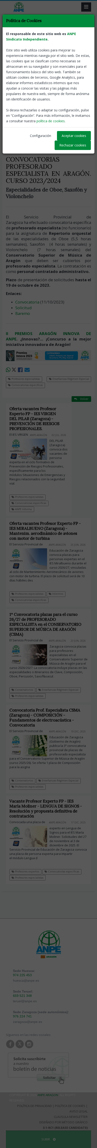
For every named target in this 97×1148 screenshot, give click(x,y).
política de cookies (50, 121)
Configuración (40, 135)
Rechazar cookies (72, 145)
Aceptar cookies (74, 135)
